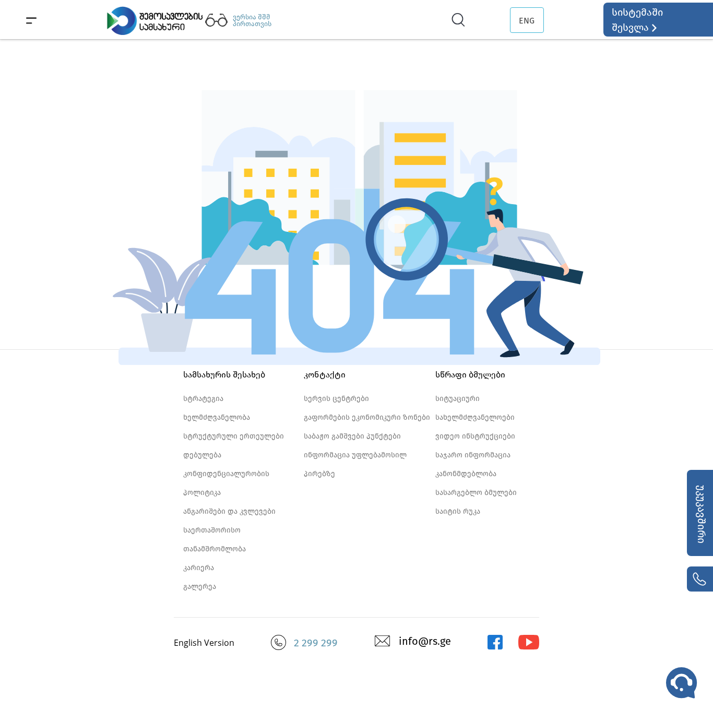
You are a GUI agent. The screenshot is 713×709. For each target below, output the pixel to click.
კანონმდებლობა (465, 473)
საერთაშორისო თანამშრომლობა (214, 539)
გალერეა (199, 586)
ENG (526, 21)
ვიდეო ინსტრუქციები (475, 436)
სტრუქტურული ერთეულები (233, 436)
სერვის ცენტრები (336, 398)
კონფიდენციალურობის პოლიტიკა (226, 483)
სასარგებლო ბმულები (476, 492)
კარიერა (198, 567)
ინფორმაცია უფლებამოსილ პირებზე (355, 464)
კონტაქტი (325, 375)
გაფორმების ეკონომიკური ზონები (367, 417)
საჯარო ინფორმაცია (472, 455)
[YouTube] (529, 647)
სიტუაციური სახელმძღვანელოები (475, 408)
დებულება (202, 455)
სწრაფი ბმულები (470, 375)
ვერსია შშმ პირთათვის (252, 20)
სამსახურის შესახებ (224, 375)
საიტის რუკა (457, 511)
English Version (204, 642)
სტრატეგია (203, 398)
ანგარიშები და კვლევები (229, 511)
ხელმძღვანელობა (216, 417)
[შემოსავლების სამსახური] (495, 647)
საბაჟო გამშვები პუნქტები (352, 436)
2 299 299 (316, 642)
